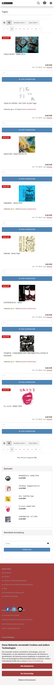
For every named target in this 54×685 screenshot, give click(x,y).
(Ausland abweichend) (28, 109)
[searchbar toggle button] (38, 3)
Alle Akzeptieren (27, 666)
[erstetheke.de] (6, 3)
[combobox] (19, 22)
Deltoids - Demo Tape (12, 253)
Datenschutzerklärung (35, 661)
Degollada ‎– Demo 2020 (13, 203)
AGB (5, 589)
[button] (4, 22)
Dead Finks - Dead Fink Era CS (15, 154)
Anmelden (27, 550)
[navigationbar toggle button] (51, 3)
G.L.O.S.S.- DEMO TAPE (13, 406)
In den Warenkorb (27, 79)
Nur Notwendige (27, 674)
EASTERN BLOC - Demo (13, 303)
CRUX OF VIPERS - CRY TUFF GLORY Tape (20, 103)
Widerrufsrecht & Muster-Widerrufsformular (18, 584)
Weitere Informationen (27, 680)
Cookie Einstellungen (11, 596)
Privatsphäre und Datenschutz (14, 593)
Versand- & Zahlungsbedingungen (15, 581)
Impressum (7, 573)
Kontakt (6, 577)
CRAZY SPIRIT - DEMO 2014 (14, 54)
